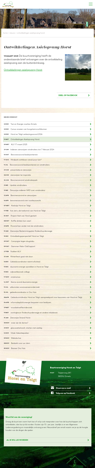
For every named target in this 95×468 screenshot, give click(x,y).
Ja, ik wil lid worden (17, 440)
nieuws (12, 33)
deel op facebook (68, 95)
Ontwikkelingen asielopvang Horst (23, 69)
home (5, 33)
